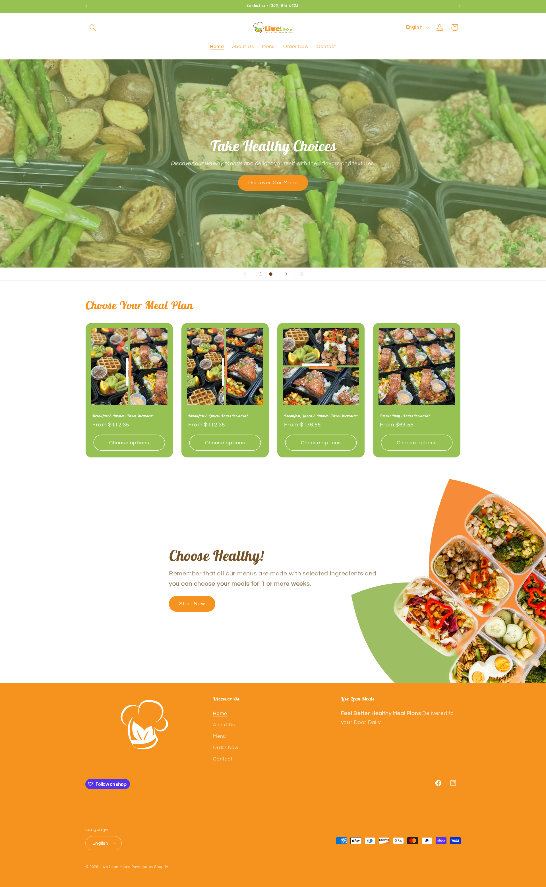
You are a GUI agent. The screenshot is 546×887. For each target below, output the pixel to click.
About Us (224, 725)
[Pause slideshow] (301, 274)
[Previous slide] (245, 274)
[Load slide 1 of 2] (260, 274)
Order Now (225, 748)
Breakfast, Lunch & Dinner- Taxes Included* (320, 416)
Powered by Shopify (149, 867)
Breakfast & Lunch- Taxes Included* (218, 416)
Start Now (192, 603)
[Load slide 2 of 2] (271, 274)
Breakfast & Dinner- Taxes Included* (123, 416)
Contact (222, 759)
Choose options (129, 442)
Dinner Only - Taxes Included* (405, 416)
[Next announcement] (459, 6)
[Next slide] (286, 274)
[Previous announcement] (86, 6)
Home (220, 713)
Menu (219, 736)
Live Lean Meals (116, 867)
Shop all (166, 182)
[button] (92, 27)
